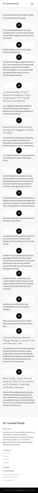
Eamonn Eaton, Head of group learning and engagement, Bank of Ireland (18, 130)
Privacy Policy (20, 490)
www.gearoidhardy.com (10, 477)
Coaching (6, 456)
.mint (33, 490)
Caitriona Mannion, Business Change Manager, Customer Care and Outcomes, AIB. (19, 340)
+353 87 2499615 (8, 480)
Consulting (6, 453)
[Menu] (32, 3)
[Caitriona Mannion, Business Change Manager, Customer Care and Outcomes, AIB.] (19, 331)
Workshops (6, 459)
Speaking (5, 462)
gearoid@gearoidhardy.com (11, 474)
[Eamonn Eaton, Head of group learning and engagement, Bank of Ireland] (19, 120)
